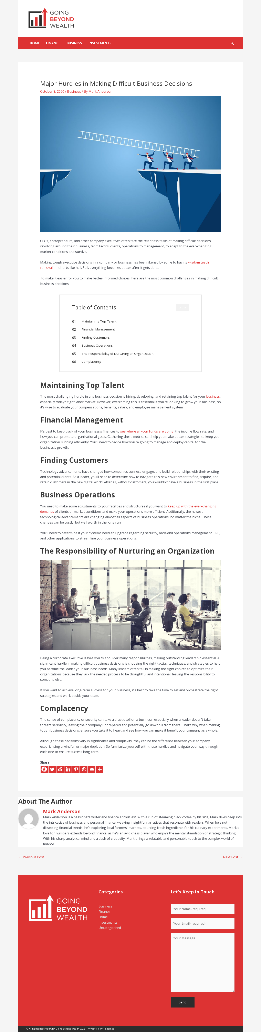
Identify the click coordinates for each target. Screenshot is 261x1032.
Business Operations (97, 345)
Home (35, 43)
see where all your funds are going (147, 431)
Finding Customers (96, 337)
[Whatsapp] (83, 769)
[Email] (91, 769)
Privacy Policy (95, 1028)
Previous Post (31, 857)
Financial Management (98, 329)
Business (74, 43)
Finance (53, 43)
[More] (99, 769)
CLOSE (182, 307)
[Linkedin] (68, 769)
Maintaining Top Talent (99, 321)
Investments (99, 43)
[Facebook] (44, 769)
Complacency (91, 361)
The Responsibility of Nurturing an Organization (118, 353)
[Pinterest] (76, 769)
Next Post (232, 857)
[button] (232, 43)
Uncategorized (109, 927)
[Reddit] (60, 769)
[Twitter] (52, 769)
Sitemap (109, 1028)
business (213, 396)
